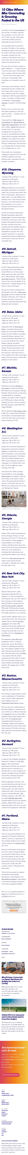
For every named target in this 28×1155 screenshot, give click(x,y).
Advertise (4, 1131)
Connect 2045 (6, 217)
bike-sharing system (20, 411)
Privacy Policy (5, 1093)
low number (18, 540)
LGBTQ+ (3, 1101)
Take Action (4, 1110)
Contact (4, 1130)
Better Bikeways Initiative (9, 879)
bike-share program (16, 558)
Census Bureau (6, 122)
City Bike (23, 653)
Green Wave (15, 639)
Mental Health (5, 1102)
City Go (9, 343)
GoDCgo (4, 451)
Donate (3, 1112)
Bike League (17, 120)
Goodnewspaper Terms (7, 1095)
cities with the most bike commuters (12, 606)
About (3, 1091)
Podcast (4, 1115)
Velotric (13, 127)
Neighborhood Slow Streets (10, 703)
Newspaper (4, 1114)
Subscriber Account (7, 1122)
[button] (24, 2)
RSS (2, 1135)
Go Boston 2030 (16, 719)
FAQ (2, 1133)
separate (7, 714)
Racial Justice (5, 1104)
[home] (11, 2)
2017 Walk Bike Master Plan (13, 798)
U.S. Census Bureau (18, 30)
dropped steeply (20, 843)
